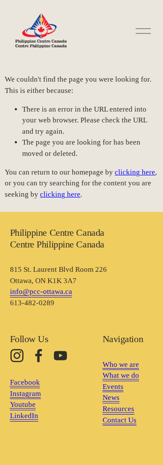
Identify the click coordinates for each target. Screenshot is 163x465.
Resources (118, 409)
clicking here (135, 172)
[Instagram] (17, 356)
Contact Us (119, 420)
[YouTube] (60, 356)
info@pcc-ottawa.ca (41, 291)
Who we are (121, 364)
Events (113, 387)
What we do (121, 375)
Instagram (25, 393)
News (111, 397)
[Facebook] (39, 356)
